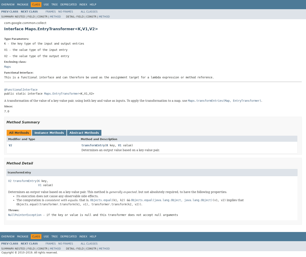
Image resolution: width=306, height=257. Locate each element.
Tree (54, 4)
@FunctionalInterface (20, 89)
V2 (10, 145)
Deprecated (68, 4)
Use (46, 4)
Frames (51, 11)
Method (55, 16)
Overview (8, 4)
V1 (119, 145)
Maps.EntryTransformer (61, 93)
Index (83, 4)
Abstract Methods (84, 132)
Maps (7, 66)
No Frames (65, 11)
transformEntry (93, 145)
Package (23, 4)
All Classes (89, 11)
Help (93, 4)
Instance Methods (49, 132)
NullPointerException (24, 215)
